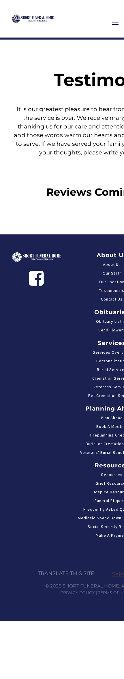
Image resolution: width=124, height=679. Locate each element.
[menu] (115, 23)
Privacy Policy (77, 592)
